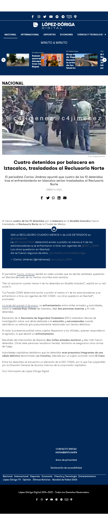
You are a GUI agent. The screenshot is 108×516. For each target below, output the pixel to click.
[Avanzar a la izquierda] (3, 60)
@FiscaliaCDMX (24, 242)
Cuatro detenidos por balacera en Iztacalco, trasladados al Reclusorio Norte (54, 165)
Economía (66, 34)
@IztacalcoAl (19, 238)
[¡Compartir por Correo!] (65, 198)
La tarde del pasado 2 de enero (20, 305)
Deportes (50, 34)
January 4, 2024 (61, 259)
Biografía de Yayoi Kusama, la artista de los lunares (72, 61)
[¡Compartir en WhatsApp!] (53, 198)
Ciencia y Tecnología (91, 34)
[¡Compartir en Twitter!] (48, 198)
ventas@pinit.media (66, 452)
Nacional (10, 34)
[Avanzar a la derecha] (105, 34)
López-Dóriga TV (12, 479)
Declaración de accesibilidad (66, 468)
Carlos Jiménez (26, 274)
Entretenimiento (87, 476)
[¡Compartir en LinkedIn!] (59, 198)
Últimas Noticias (41, 479)
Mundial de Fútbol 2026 (64, 479)
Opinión (26, 479)
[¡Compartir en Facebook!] (42, 198)
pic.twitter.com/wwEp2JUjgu (67, 253)
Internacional (30, 34)
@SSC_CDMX (90, 245)
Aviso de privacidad (66, 460)
